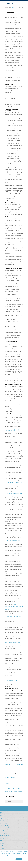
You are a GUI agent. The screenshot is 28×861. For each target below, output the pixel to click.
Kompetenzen (2, 822)
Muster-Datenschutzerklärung (10, 764)
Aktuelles (1, 815)
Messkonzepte (2, 832)
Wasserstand (2, 841)
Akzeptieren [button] (19, 859)
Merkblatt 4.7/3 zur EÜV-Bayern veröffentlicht (13, 791)
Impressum (2, 820)
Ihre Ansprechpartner (4, 813)
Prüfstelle (2, 848)
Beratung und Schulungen (5, 835)
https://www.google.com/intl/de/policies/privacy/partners (15, 482)
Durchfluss (2, 840)
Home (13, 7)
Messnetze (2, 828)
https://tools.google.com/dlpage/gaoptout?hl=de (13, 493)
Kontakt (1, 817)
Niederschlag (2, 843)
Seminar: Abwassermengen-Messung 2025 (12, 788)
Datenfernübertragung (4, 846)
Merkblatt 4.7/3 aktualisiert (10, 777)
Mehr (23, 859)
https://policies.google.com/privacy (11, 619)
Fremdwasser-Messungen (4, 825)
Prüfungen (2, 830)
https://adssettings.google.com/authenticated (13, 616)
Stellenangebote (3, 818)
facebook (8, 801)
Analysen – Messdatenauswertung (6, 833)
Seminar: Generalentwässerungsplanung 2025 (13, 780)
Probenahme (2, 845)
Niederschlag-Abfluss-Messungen (6, 823)
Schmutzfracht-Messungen (5, 827)
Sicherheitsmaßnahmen (4, 837)
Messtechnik (2, 838)
